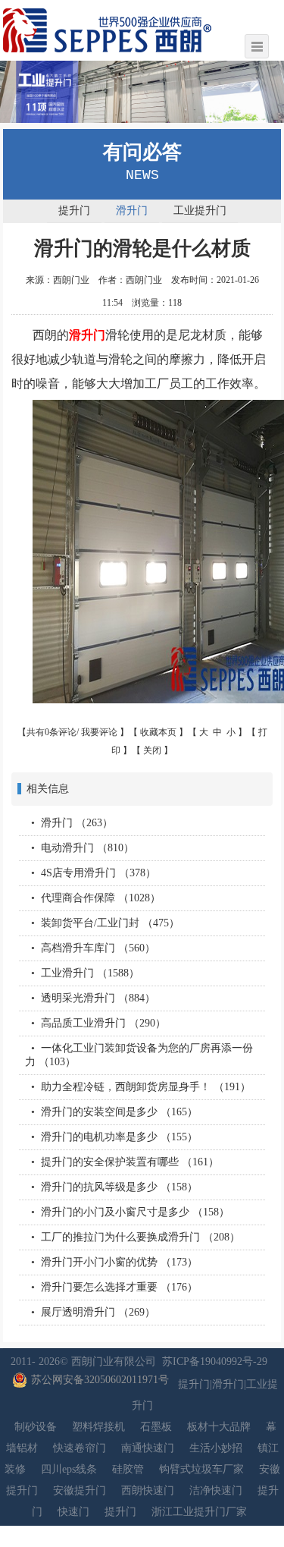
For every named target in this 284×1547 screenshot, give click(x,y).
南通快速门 (147, 1448)
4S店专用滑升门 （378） (98, 873)
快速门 (73, 1511)
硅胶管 (128, 1469)
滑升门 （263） (77, 823)
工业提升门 (199, 210)
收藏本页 (158, 732)
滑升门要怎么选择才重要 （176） (119, 1287)
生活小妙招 (215, 1448)
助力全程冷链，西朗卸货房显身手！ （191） (146, 1087)
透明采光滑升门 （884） (98, 998)
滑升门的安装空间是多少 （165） (119, 1112)
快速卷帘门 (79, 1448)
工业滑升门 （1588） (90, 973)
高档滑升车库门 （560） (98, 948)
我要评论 (99, 732)
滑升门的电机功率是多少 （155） (119, 1137)
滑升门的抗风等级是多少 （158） (119, 1187)
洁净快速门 (215, 1490)
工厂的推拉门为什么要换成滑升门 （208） (140, 1237)
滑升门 (132, 210)
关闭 (152, 750)
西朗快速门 (147, 1490)
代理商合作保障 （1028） (101, 898)
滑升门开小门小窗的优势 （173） (119, 1262)
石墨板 (156, 1426)
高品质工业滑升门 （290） (103, 1023)
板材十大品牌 (219, 1426)
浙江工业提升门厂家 (199, 1511)
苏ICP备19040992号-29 (214, 1361)
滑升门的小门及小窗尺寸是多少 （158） (135, 1212)
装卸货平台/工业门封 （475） (110, 923)
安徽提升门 (79, 1490)
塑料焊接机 (98, 1426)
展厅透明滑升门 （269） (98, 1312)
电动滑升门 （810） (87, 848)
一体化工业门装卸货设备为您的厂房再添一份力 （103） (139, 1054)
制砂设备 (35, 1426)
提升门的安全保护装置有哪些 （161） (130, 1162)
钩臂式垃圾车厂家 (201, 1469)
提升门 (74, 210)
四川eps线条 (69, 1469)
